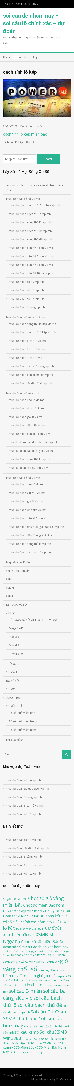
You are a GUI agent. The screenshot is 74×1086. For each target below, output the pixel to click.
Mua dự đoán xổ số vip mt (22, 393)
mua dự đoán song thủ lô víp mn (30, 544)
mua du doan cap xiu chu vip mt (29, 468)
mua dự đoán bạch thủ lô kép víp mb (32, 332)
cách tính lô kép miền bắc (25, 134)
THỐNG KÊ (13, 664)
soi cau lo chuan (27, 984)
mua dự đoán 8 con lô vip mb (28, 341)
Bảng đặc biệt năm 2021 (15, 899)
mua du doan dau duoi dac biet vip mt (33, 442)
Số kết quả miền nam (22, 730)
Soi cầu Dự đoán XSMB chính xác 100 (34, 1015)
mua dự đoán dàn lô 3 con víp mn (30, 518)
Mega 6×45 (16, 628)
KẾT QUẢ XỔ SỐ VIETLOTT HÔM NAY (33, 620)
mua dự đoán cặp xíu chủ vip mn (30, 552)
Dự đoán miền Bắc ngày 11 (30, 928)
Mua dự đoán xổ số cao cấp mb (26, 317)
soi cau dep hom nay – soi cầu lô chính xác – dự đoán (33, 23)
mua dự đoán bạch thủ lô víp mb (30, 214)
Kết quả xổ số (14, 740)
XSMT (9, 596)
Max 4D (14, 645)
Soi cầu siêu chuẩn (18, 571)
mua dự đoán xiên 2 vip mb (26, 282)
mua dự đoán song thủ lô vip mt (29, 459)
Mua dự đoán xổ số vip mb (23, 199)
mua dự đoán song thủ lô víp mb (30, 222)
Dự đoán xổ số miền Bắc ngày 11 (20, 951)
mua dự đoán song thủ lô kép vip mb (32, 324)
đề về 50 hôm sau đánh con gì (26, 1052)
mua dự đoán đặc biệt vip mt (27, 425)
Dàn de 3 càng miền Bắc (52, 911)
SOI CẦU (11, 672)
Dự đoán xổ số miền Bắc (37, 941)
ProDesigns (63, 1079)
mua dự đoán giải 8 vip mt (25, 417)
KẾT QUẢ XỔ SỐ (16, 604)
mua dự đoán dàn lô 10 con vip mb (31, 375)
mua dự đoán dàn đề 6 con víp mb (31, 256)
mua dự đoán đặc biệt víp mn (28, 510)
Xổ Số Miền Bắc (23, 1047)
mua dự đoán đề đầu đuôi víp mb (30, 383)
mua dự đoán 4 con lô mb (25, 358)
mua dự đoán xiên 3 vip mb (26, 290)
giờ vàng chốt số (35, 965)
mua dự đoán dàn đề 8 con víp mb (31, 265)
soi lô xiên (27, 1038)
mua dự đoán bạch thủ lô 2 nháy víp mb (34, 205)
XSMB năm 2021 (54, 1043)
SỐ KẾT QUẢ (14, 706)
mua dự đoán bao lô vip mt (26, 400)
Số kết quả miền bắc (22, 713)
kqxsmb (62, 976)
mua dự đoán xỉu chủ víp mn (27, 493)
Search (48, 159)
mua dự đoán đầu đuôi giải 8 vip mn (32, 535)
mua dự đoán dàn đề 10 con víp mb (32, 273)
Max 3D (14, 637)
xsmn (7, 1047)
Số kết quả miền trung (23, 721)
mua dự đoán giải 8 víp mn (26, 501)
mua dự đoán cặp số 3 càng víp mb (31, 366)
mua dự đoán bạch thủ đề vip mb (30, 231)
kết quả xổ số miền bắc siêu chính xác (38, 980)
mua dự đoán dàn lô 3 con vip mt (30, 434)
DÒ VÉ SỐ (12, 680)
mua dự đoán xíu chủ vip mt (27, 408)
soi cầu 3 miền (25, 990)
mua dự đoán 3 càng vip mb (27, 307)
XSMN (10, 587)
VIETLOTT (12, 613)
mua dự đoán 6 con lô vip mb (28, 349)
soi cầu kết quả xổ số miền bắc (44, 1026)
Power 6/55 (16, 654)
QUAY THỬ (13, 697)
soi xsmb (39, 1038)
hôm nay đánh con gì (51, 970)
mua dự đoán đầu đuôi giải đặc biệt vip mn (36, 527)
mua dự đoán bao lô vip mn (26, 484)
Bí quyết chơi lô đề (18, 562)
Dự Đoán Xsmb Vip (32, 126)
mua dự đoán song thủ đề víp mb (30, 239)
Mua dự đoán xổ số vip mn (23, 478)
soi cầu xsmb (27, 1032)
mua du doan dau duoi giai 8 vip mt (31, 451)
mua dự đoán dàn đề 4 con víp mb (31, 248)
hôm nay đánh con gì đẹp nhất (30, 975)
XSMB (10, 579)
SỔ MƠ (10, 689)
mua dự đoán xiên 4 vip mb (26, 298)
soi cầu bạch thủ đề (39, 1004)
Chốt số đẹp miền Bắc (24, 911)
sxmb (49, 1038)
